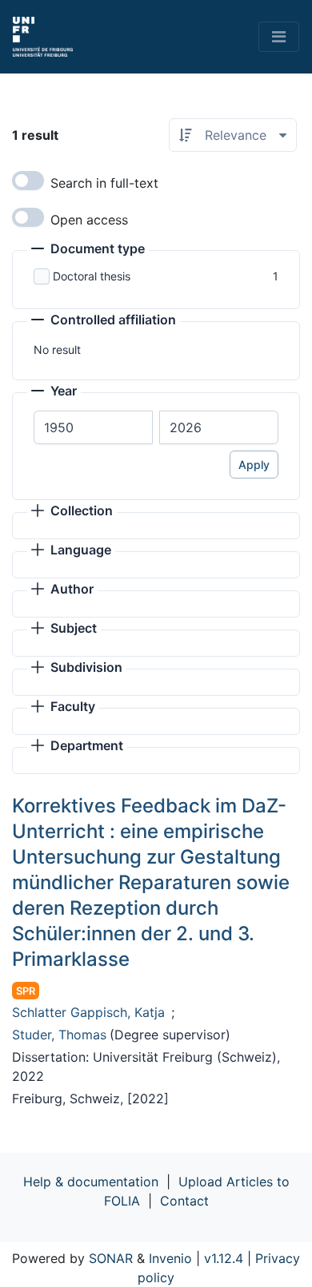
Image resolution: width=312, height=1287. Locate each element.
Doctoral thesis (91, 276)
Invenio (170, 1258)
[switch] (28, 180)
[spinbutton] (93, 427)
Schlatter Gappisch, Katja (88, 1012)
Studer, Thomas (59, 1035)
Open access (89, 220)
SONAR (111, 1258)
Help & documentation (90, 1182)
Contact (184, 1201)
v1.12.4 (223, 1258)
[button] (88, 250)
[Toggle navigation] (278, 37)
